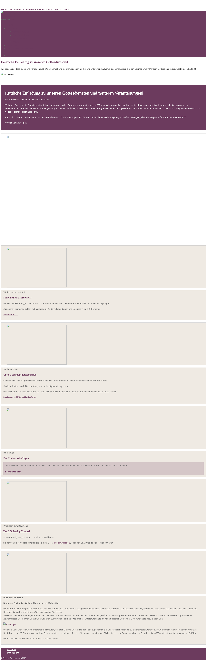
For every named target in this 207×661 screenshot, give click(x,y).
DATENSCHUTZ (13, 653)
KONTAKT (12, 55)
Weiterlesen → (10, 314)
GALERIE (11, 52)
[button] (7, 19)
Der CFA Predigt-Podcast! (16, 531)
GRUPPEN (12, 45)
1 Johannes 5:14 (13, 471)
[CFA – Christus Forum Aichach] (16, 12)
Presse (15, 41)
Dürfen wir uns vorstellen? (17, 297)
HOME (10, 24)
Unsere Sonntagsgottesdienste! (19, 374)
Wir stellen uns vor (21, 31)
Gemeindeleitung (20, 35)
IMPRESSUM (11, 649)
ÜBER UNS (12, 28)
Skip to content (8, 16)
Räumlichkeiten (19, 38)
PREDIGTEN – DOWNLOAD (20, 48)
